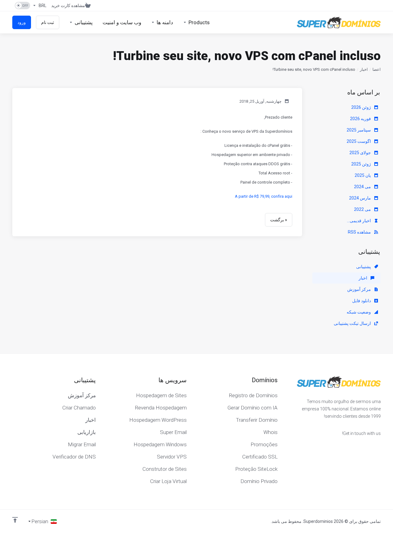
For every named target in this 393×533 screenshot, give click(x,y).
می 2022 (363, 209)
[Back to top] (15, 520)
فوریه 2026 (361, 118)
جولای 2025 (360, 152)
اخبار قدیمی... (359, 220)
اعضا (376, 69)
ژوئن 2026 (361, 107)
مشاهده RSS (360, 232)
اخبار (364, 69)
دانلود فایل (362, 300)
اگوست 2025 (359, 141)
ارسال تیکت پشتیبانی (353, 323)
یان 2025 (363, 175)
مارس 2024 (360, 198)
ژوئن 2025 (361, 164)
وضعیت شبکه (359, 312)
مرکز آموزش (359, 289)
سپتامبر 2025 (359, 130)
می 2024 (363, 186)
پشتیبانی (364, 266)
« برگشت (278, 219)
